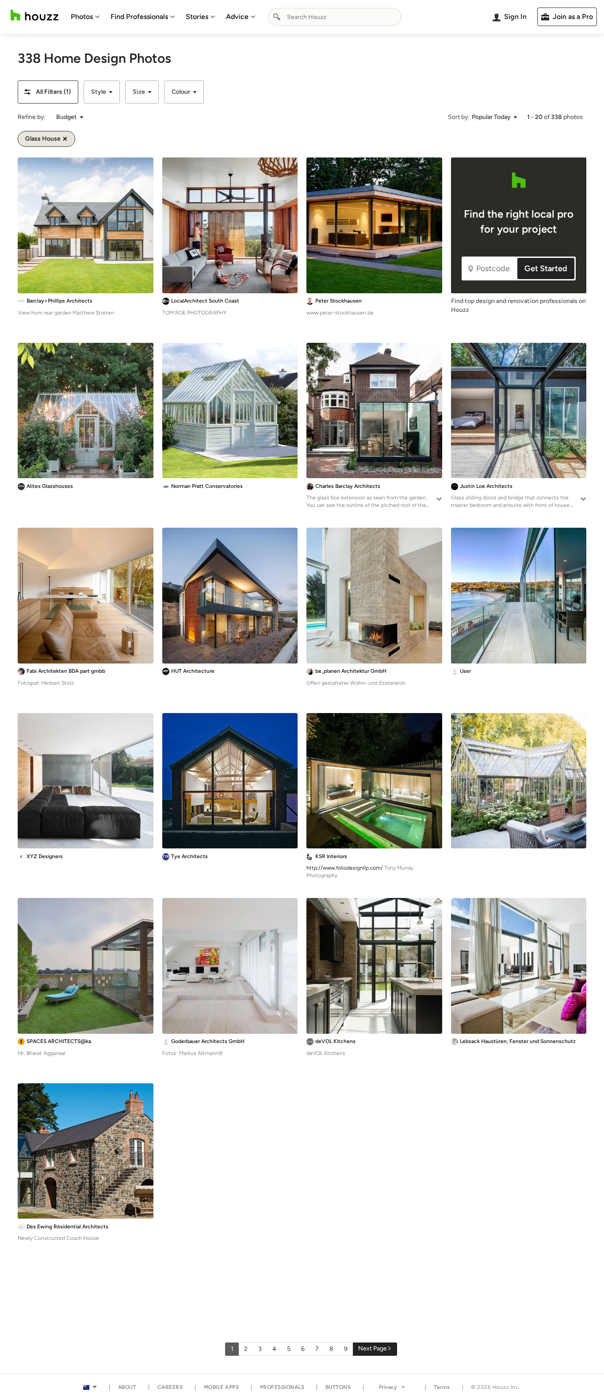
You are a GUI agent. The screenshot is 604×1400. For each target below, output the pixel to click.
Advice (237, 16)
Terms (442, 1387)
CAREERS (170, 1387)
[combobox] (334, 17)
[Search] (277, 17)
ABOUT (127, 1387)
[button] (48, 92)
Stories (197, 16)
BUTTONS (338, 1387)
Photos (82, 16)
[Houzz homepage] (34, 15)
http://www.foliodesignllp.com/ (344, 868)
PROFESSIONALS (282, 1387)
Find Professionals (139, 16)
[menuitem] (85, 17)
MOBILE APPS (221, 1387)
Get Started (545, 268)
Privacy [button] (388, 1387)
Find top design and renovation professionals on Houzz (518, 305)
